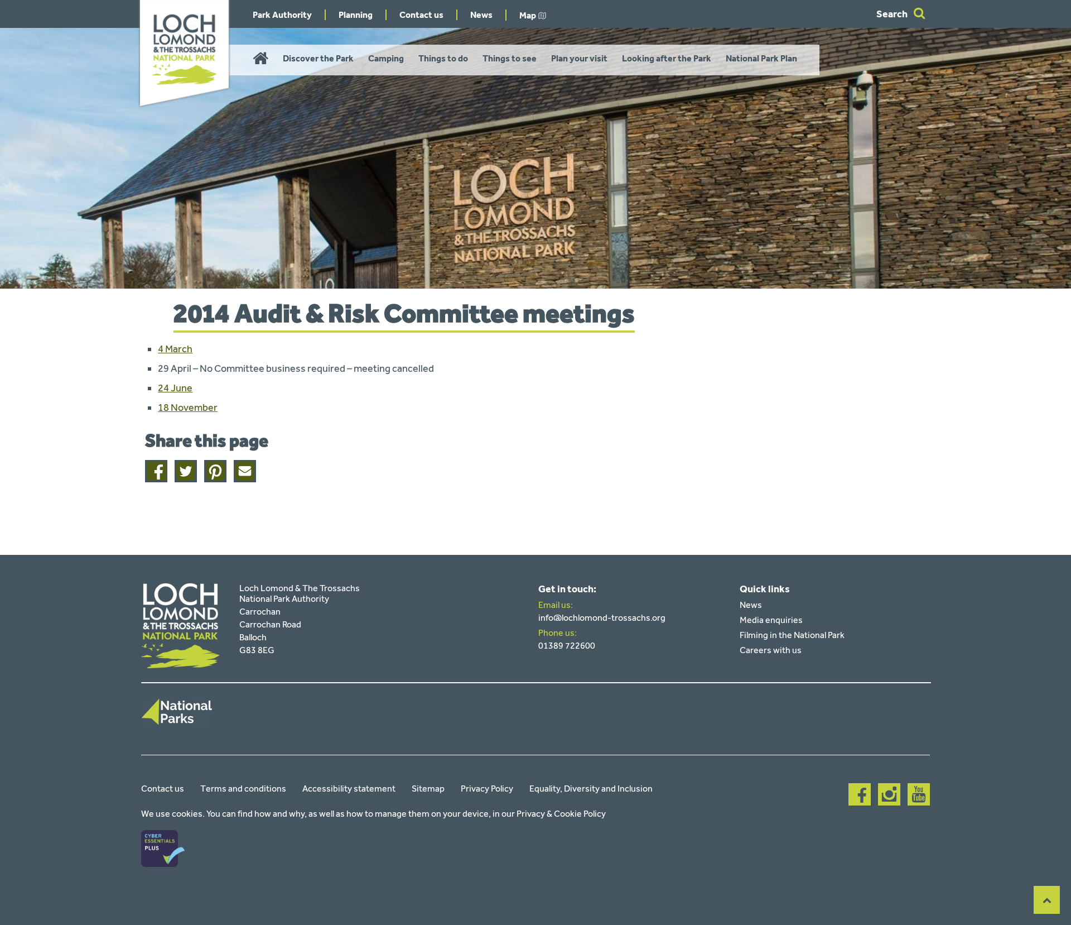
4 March (175, 349)
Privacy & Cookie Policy (561, 813)
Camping (386, 58)
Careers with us (771, 650)
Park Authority (282, 14)
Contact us (421, 14)
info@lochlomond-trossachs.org (601, 617)
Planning (356, 14)
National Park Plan (761, 58)
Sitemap (428, 788)
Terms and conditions (243, 788)
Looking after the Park (666, 58)
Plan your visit (579, 58)
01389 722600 (566, 645)
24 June (175, 388)
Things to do (443, 58)
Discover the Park (318, 58)
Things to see (510, 58)
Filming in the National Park (792, 635)
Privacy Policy (487, 788)
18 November (188, 407)
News (481, 14)
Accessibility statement (348, 788)
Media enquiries (771, 620)
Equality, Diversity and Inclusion (591, 788)
